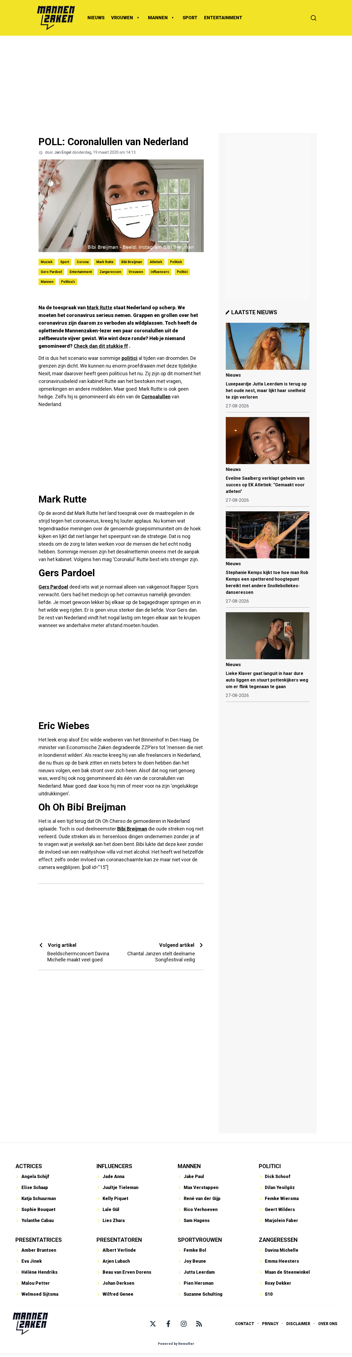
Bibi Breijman (131, 262)
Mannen (47, 282)
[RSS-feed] (199, 1323)
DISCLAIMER (298, 1324)
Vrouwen (136, 272)
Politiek (176, 262)
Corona (83, 262)
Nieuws (233, 375)
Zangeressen (110, 272)
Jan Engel (62, 152)
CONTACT (244, 1324)
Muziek (47, 262)
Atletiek (156, 262)
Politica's (68, 282)
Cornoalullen (155, 396)
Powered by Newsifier (176, 1344)
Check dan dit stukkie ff (101, 346)
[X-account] (153, 1323)
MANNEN (158, 17)
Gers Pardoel (51, 272)
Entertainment (81, 272)
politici (130, 358)
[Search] (313, 18)
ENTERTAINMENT (223, 17)
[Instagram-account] (183, 1323)
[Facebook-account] (168, 1323)
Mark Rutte (105, 262)
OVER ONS (327, 1324)
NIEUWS (96, 17)
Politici (182, 272)
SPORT (190, 17)
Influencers (160, 272)
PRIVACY (270, 1324)
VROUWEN (122, 17)
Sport (64, 262)
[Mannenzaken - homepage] (55, 17)
